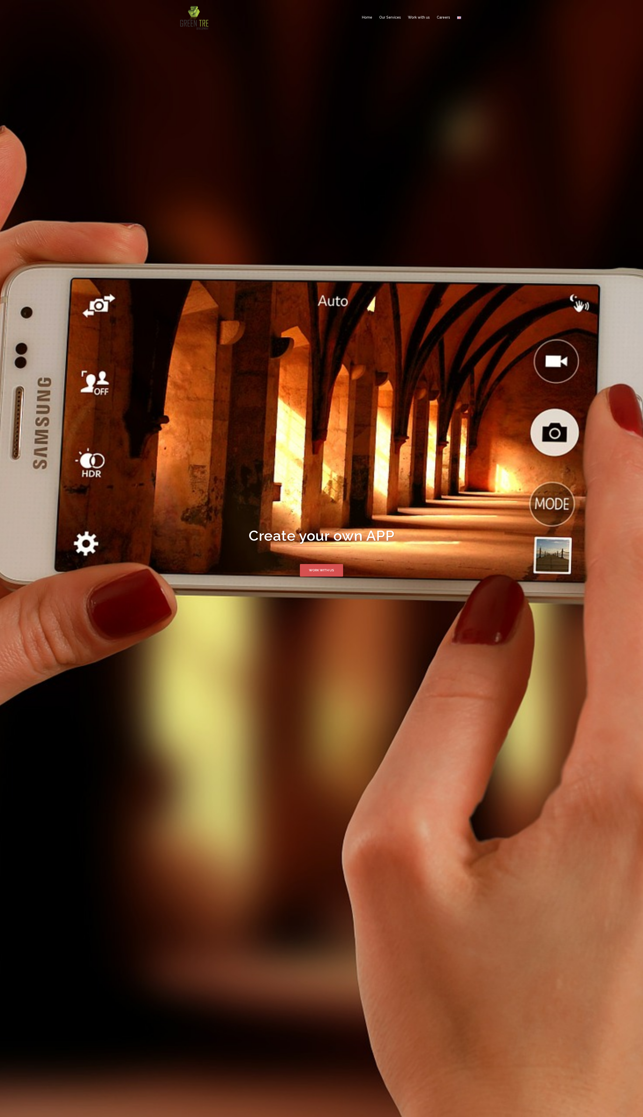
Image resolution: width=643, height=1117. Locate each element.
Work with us (419, 17)
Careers (443, 17)
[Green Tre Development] (194, 17)
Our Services (390, 17)
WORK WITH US (321, 580)
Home (367, 17)
